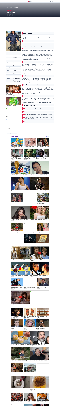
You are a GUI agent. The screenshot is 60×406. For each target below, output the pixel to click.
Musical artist (9, 133)
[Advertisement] (30, 23)
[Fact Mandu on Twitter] (9, 1)
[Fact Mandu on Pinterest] (10, 1)
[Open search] (52, 1)
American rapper (9, 10)
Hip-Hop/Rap (14, 133)
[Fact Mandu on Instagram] (12, 1)
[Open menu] (50, 1)
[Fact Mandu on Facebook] (7, 1)
